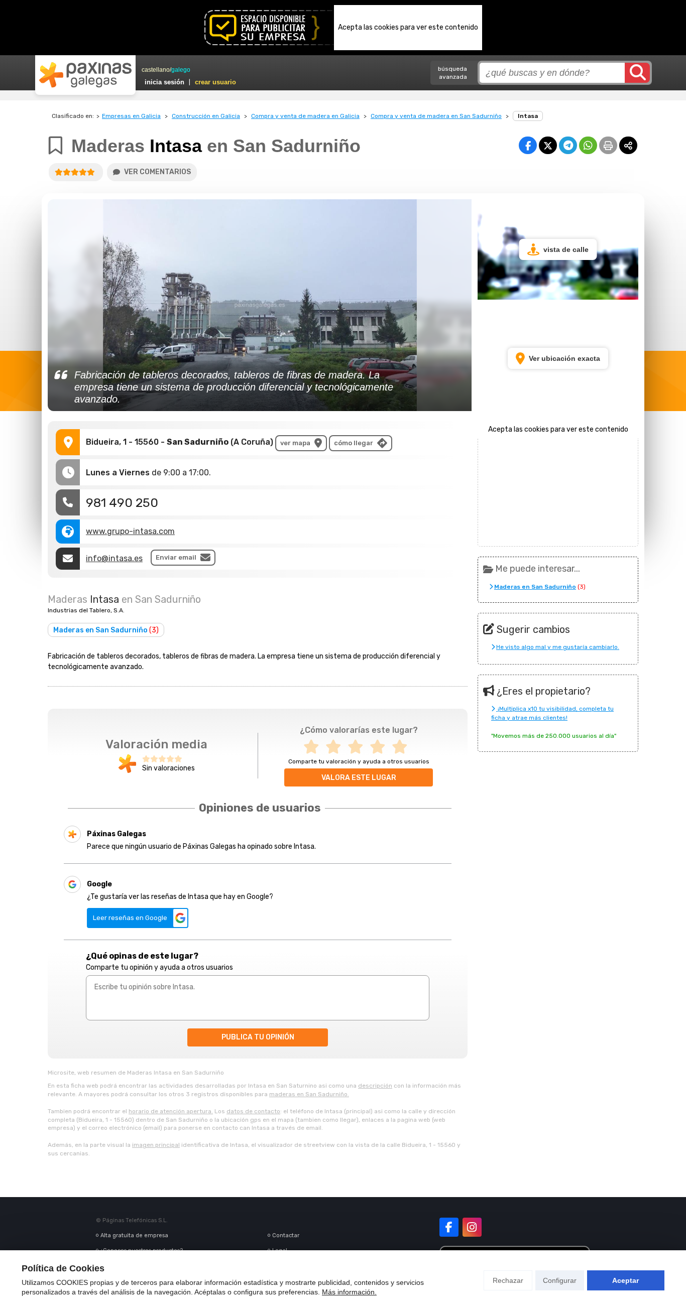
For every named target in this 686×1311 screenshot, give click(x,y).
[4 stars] (381, 747)
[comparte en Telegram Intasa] (568, 145)
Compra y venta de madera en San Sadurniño (436, 115)
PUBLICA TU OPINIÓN (257, 1037)
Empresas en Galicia (131, 115)
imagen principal (156, 1144)
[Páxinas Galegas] (85, 75)
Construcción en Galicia (206, 115)
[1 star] (314, 747)
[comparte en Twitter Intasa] (548, 145)
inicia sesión (164, 82)
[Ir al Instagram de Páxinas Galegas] (472, 1227)
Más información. (349, 1292)
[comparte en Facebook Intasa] (528, 145)
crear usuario (215, 82)
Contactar (285, 1235)
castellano (156, 69)
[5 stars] (403, 747)
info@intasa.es (114, 558)
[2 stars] (336, 747)
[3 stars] (359, 747)
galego (180, 69)
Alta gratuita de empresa (134, 1235)
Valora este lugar (358, 777)
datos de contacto (253, 1111)
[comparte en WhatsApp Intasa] (588, 145)
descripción (375, 1085)
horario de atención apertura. (171, 1111)
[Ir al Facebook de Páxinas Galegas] (449, 1227)
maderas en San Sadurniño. (309, 1094)
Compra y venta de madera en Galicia (305, 115)
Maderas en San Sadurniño (106, 630)
